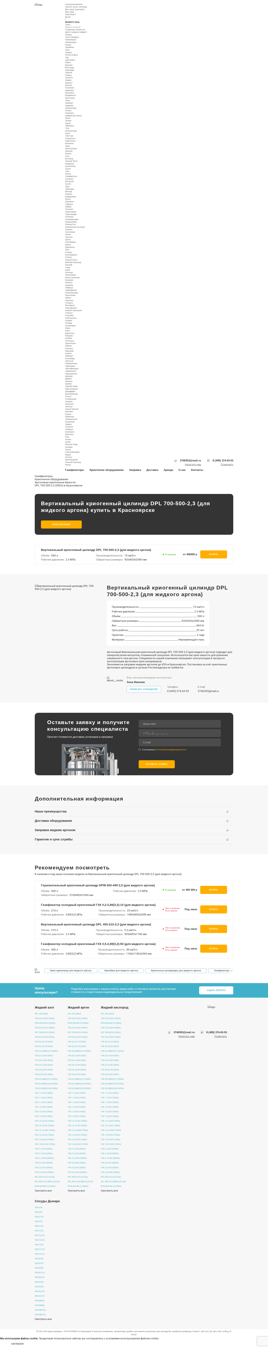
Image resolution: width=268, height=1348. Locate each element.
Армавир (69, 285)
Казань (68, 45)
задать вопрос (216, 990)
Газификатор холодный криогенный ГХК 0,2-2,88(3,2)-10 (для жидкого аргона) (98, 904)
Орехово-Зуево (71, 386)
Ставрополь (70, 138)
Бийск (67, 270)
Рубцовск (69, 336)
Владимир (69, 164)
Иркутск (68, 85)
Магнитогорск (71, 148)
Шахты (68, 240)
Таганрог (69, 229)
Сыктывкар (70, 232)
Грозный (69, 209)
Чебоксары (69, 126)
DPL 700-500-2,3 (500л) (45, 1032)
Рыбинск (68, 282)
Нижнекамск (70, 242)
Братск (68, 245)
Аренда (168, 470)
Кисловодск (70, 358)
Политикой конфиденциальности (171, 750)
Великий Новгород (73, 262)
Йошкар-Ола (70, 224)
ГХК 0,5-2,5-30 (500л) (44, 1070)
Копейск (68, 338)
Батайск (68, 384)
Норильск (69, 300)
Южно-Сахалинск (72, 278)
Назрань (69, 401)
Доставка (152, 470)
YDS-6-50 (38, 1221)
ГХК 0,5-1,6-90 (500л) (44, 1065)
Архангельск (70, 166)
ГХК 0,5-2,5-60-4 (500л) (44, 1028)
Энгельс (68, 257)
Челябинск (69, 47)
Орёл (67, 186)
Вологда (68, 191)
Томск (67, 100)
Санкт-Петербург (72, 37)
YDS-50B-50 (40, 1301)
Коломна (69, 348)
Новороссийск (71, 222)
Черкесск (68, 381)
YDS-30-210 (40, 1277)
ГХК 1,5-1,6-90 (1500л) (44, 1126)
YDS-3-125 (39, 1217)
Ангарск (68, 252)
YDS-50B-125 (40, 1310)
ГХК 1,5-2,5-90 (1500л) (44, 1139)
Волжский (69, 181)
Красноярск (80, 9)
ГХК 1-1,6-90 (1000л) (44, 1102)
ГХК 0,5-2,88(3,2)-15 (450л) (46, 1079)
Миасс (67, 328)
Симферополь (71, 176)
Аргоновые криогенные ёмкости (55, 482)
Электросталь (70, 318)
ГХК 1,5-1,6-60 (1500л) (44, 1121)
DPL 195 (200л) (41, 1014)
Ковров (68, 353)
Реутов (68, 465)
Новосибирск (70, 40)
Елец (67, 437)
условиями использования (123, 1338)
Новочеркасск (71, 308)
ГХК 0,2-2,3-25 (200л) (44, 1046)
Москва (68, 35)
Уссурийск (69, 315)
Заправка (135, 470)
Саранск (68, 194)
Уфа (67, 57)
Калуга (68, 174)
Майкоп (68, 346)
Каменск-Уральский (73, 310)
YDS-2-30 (38, 1207)
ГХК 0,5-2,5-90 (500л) (44, 1074)
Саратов (68, 72)
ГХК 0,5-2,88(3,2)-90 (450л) (46, 1088)
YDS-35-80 (39, 1287)
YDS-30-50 (39, 1263)
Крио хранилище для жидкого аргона (70, 970)
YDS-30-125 (40, 1273)
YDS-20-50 (39, 1259)
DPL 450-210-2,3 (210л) (45, 1177)
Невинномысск (71, 389)
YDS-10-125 (40, 1235)
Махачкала (70, 98)
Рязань (68, 110)
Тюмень (68, 75)
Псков (67, 267)
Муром (68, 414)
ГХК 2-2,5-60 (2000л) (44, 1163)
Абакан (68, 298)
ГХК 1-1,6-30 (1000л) (44, 1093)
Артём (67, 442)
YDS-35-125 (40, 1291)
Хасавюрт (69, 356)
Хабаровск (69, 90)
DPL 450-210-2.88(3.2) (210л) (47, 1182)
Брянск (68, 153)
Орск (67, 250)
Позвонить (227, 464)
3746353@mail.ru (208, 691)
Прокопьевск (70, 275)
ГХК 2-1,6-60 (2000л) (44, 1149)
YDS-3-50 (38, 1212)
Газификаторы (74, 470)
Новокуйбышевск (72, 452)
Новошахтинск (71, 419)
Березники (69, 333)
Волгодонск (70, 305)
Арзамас (69, 447)
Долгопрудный (71, 460)
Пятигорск (69, 341)
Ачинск (68, 439)
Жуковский (70, 422)
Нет (69, 17)
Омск (67, 50)
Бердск (68, 455)
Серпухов (69, 361)
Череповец (69, 189)
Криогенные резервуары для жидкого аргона (176, 970)
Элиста (68, 450)
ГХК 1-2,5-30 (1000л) (44, 1107)
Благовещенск (71, 255)
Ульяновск (69, 88)
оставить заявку (157, 764)
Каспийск (69, 412)
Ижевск (68, 80)
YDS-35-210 (40, 1296)
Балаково (69, 280)
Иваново (69, 151)
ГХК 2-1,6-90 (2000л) (44, 1153)
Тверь (67, 146)
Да (66, 17)
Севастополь (70, 141)
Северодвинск (71, 290)
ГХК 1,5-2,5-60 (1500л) (44, 1135)
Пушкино (69, 427)
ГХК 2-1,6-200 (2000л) (44, 1158)
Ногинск (68, 457)
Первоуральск (71, 374)
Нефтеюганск (70, 371)
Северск (68, 424)
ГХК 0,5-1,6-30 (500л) (44, 1056)
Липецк (68, 121)
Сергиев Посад (71, 444)
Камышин (69, 404)
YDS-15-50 (39, 1245)
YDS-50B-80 (40, 1305)
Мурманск (69, 202)
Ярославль (69, 93)
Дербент (68, 379)
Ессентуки (69, 434)
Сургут (68, 169)
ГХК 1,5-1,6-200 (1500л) (45, 1130)
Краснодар (69, 70)
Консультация (61, 524)
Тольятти (69, 78)
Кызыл (68, 396)
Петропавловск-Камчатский (71, 294)
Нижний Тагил (71, 161)
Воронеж (69, 65)
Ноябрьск (69, 429)
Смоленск (69, 179)
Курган (68, 184)
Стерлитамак (70, 212)
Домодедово (70, 391)
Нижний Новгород (73, 462)
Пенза (67, 118)
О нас (182, 470)
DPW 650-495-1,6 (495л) (45, 1186)
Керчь (67, 331)
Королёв (68, 265)
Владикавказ (70, 197)
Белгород (69, 159)
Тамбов (68, 207)
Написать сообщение (144, 689)
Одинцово (69, 351)
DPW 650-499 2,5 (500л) (45, 1023)
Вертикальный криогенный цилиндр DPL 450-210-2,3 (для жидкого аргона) (96, 924)
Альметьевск (70, 326)
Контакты (197, 470)
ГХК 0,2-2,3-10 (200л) (44, 1042)
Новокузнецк (70, 108)
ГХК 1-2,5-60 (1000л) (44, 1112)
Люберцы (69, 288)
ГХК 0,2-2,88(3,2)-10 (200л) (46, 1051)
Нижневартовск (71, 219)
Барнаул (68, 83)
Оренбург (69, 103)
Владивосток (70, 95)
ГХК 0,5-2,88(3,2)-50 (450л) (46, 1084)
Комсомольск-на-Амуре (75, 227)
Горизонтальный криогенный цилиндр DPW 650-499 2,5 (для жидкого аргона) (98, 885)
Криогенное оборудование (107, 470)
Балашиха (69, 143)
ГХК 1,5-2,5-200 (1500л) (45, 1144)
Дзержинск (70, 247)
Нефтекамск (70, 366)
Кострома (69, 217)
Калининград (70, 131)
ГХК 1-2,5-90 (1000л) (44, 1116)
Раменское (69, 417)
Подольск (69, 204)
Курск (67, 133)
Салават (68, 320)
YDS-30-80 (39, 1268)
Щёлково (69, 376)
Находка (68, 323)
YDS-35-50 (39, 1282)
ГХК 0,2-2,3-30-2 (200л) (44, 1018)
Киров (68, 123)
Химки (68, 234)
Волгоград (69, 68)
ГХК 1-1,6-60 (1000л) (44, 1098)
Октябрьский (70, 399)
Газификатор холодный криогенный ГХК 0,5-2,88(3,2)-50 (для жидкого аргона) (98, 944)
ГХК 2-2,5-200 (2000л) (44, 1172)
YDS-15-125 (40, 1249)
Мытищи (69, 272)
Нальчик (69, 237)
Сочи (67, 156)
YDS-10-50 (39, 1231)
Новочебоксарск (72, 369)
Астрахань (69, 113)
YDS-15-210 (40, 1254)
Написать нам (193, 464)
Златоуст (69, 313)
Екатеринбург (71, 42)
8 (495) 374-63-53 (178, 691)
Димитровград (71, 394)
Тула (67, 128)
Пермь (68, 62)
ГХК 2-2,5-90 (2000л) (44, 1168)
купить (213, 554)
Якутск (68, 199)
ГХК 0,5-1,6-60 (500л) (44, 1060)
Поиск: (68, 25)
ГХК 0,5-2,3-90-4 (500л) (44, 1037)
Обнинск (68, 407)
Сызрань (69, 303)
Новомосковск (71, 363)
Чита (67, 171)
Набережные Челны (73, 116)
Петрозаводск (71, 214)
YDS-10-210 (40, 1240)
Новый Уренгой (71, 409)
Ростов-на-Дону (71, 55)
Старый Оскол (71, 260)
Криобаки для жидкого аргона (121, 970)
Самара (68, 52)
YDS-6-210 (39, 1226)
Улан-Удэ (69, 136)
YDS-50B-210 (40, 1315)
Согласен (17, 1344)
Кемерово (69, 106)
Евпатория (69, 432)
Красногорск (70, 343)
